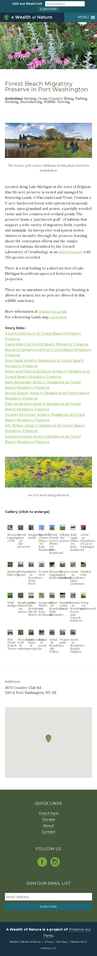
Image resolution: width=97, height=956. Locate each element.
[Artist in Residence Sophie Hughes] (73, 634)
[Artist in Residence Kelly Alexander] (52, 597)
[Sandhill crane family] (62, 597)
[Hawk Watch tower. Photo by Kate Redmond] (52, 529)
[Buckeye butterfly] (10, 566)
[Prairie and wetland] (62, 566)
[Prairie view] (41, 566)
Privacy (48, 941)
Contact (48, 832)
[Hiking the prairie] (62, 529)
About (48, 826)
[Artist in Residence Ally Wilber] (52, 634)
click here (58, 317)
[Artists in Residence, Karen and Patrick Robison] (73, 597)
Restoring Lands (53, 311)
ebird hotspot (70, 252)
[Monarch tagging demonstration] (52, 566)
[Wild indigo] (10, 597)
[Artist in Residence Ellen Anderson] (73, 566)
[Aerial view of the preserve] (20, 529)
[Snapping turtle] (31, 529)
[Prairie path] (62, 634)
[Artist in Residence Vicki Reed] (31, 566)
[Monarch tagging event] (10, 529)
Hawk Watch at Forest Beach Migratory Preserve (47, 344)
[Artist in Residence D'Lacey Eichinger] (83, 529)
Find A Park (48, 813)
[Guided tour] (83, 566)
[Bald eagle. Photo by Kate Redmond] (73, 529)
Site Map (61, 941)
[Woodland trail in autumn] (20, 634)
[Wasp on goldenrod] (83, 597)
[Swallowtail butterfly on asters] (20, 597)
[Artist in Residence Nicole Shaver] (31, 597)
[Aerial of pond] (41, 634)
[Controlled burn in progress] (31, 634)
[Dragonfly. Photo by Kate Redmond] (41, 597)
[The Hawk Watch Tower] (10, 634)
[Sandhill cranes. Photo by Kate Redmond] (41, 529)
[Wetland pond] (20, 566)
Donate (48, 819)
